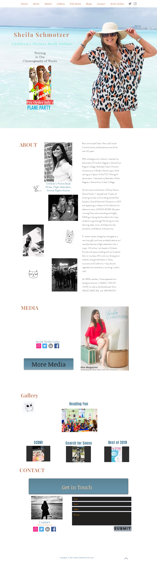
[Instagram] (38, 346)
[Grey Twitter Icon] (130, 4)
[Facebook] (56, 346)
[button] (40, 85)
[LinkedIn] (50, 346)
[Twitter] (44, 346)
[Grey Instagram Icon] (135, 4)
